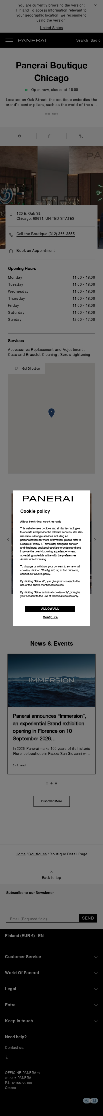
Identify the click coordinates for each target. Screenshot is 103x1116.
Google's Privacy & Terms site (37, 544)
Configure (50, 617)
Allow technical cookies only (40, 521)
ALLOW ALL (50, 609)
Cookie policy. (42, 574)
